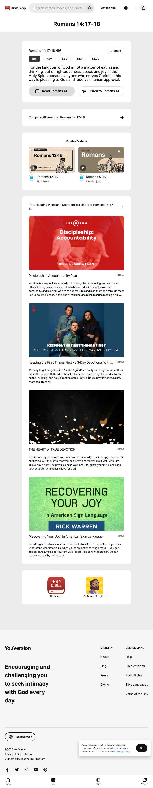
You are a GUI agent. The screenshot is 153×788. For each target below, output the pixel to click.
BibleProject (44, 181)
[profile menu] (140, 8)
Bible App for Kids (94, 596)
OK (142, 748)
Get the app (108, 7)
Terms (28, 754)
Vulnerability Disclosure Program (25, 758)
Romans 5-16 (100, 177)
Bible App (56, 596)
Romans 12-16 (51, 177)
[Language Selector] (126, 8)
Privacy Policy (13, 754)
